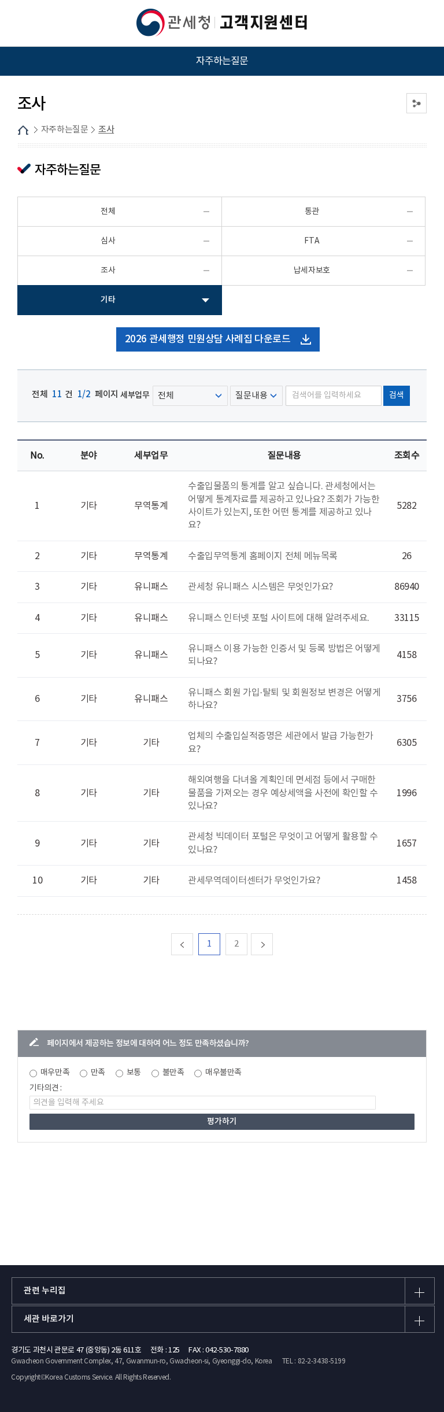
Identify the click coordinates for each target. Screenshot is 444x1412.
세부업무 (135, 395)
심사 (108, 241)
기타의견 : (45, 1088)
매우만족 (54, 1072)
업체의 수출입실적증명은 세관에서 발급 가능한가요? (280, 742)
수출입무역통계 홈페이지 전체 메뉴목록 (263, 556)
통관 (312, 211)
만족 (98, 1072)
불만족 (173, 1072)
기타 (108, 300)
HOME (23, 130)
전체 (108, 211)
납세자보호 (312, 270)
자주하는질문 (64, 130)
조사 (106, 130)
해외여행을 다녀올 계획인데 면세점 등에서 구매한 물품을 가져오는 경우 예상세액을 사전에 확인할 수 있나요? (283, 793)
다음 (272, 944)
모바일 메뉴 (23, 23)
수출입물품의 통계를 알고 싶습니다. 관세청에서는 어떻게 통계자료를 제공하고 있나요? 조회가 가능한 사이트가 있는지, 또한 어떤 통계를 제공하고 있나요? (283, 505)
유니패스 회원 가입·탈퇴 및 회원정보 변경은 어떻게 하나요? (284, 699)
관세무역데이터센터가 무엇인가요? (254, 880)
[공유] (416, 103)
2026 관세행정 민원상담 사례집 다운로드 (208, 339)
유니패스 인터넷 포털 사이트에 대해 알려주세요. (278, 618)
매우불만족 (223, 1072)
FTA (311, 241)
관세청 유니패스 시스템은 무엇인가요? (260, 587)
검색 (396, 395)
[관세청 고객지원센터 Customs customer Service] (222, 22)
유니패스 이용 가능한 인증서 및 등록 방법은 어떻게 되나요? (284, 655)
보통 (134, 1072)
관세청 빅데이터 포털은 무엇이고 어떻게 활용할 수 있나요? (283, 843)
